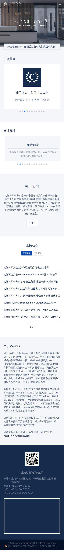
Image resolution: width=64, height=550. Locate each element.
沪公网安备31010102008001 (21, 546)
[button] (60, 4)
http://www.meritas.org (17, 435)
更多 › (32, 222)
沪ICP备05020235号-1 (48, 546)
